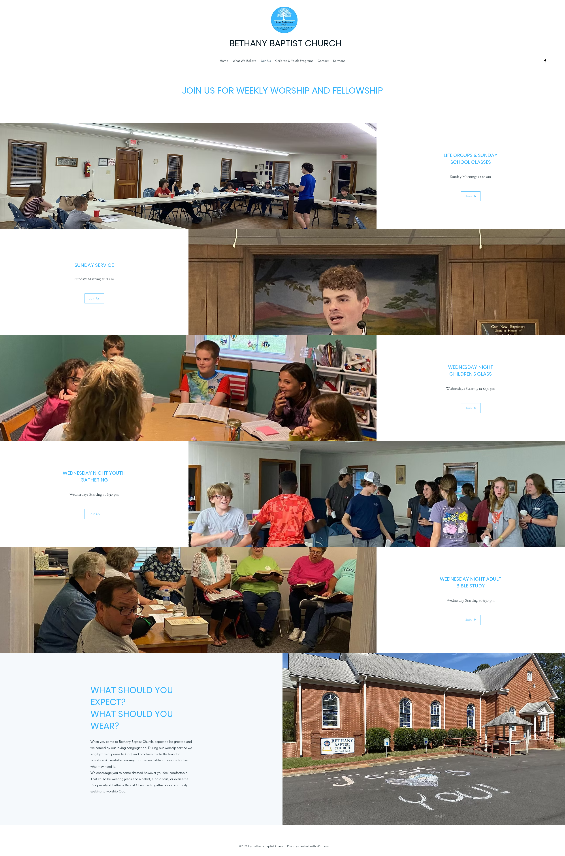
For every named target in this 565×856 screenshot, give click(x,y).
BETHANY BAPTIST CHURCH (285, 43)
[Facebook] (545, 60)
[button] (470, 196)
